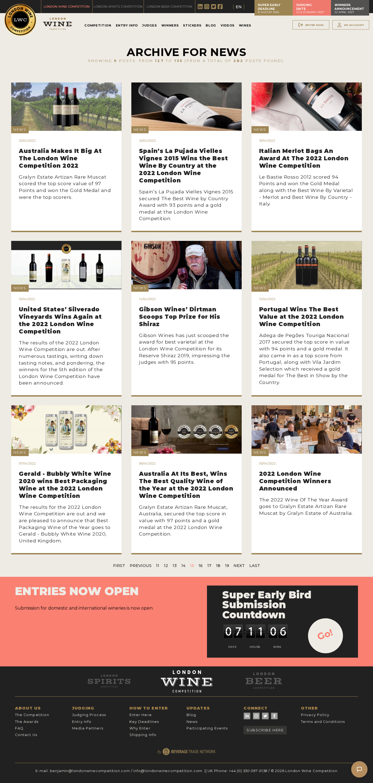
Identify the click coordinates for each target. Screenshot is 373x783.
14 (183, 565)
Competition (97, 25)
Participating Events (207, 728)
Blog (211, 25)
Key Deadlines (144, 722)
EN (239, 6)
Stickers (192, 25)
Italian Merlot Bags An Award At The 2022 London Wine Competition (304, 158)
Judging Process (89, 715)
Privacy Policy (315, 715)
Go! (325, 634)
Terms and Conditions (323, 722)
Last (254, 565)
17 (209, 565)
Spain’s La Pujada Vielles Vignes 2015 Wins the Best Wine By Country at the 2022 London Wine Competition (183, 165)
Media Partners (87, 728)
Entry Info (127, 25)
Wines (245, 25)
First (119, 565)
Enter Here (140, 715)
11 (157, 565)
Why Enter (139, 728)
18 (218, 565)
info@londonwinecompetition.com (167, 771)
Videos (228, 25)
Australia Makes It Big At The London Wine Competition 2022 (60, 158)
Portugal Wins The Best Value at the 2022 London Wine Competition (301, 316)
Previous (141, 565)
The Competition (32, 715)
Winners (170, 25)
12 (166, 565)
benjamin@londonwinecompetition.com (90, 771)
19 (227, 565)
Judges (149, 25)
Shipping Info (143, 735)
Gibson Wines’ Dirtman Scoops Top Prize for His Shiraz (179, 316)
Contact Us (26, 735)
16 (201, 565)
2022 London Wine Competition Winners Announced (295, 481)
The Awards (27, 722)
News (192, 722)
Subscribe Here (265, 730)
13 (175, 565)
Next (239, 565)
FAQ (19, 728)
